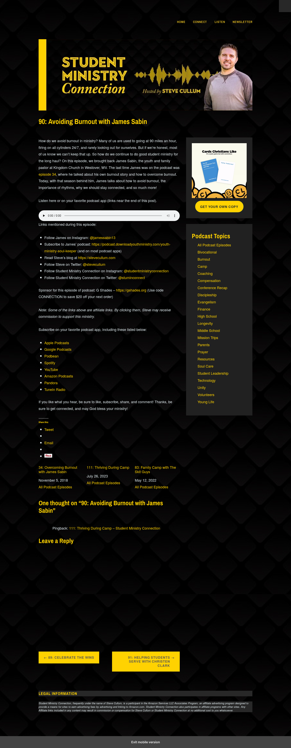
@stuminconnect (131, 277)
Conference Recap (212, 287)
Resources (206, 358)
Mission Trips (208, 337)
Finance (204, 309)
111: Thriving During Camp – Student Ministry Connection (114, 528)
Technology (207, 380)
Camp (202, 266)
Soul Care (205, 366)
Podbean (51, 355)
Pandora (51, 382)
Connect (200, 22)
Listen (220, 22)
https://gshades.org (131, 290)
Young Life (206, 401)
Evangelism (207, 301)
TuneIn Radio (54, 389)
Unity (202, 387)
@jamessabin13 (102, 237)
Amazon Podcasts (58, 375)
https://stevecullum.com (96, 257)
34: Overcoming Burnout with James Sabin (58, 469)
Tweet (49, 429)
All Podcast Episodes (55, 486)
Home (181, 22)
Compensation (209, 280)
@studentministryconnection (146, 270)
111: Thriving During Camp (108, 467)
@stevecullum (94, 264)
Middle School (209, 330)
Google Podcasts (57, 349)
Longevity (205, 323)
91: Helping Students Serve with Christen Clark (149, 661)
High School (207, 316)
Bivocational (207, 251)
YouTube (51, 369)
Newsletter (242, 22)
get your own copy (219, 206)
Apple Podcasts (56, 342)
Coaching (205, 273)
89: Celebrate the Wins (71, 657)
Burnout (204, 259)
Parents (204, 344)
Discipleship (207, 294)
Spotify (49, 362)
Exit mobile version (145, 742)
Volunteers (206, 394)
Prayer (203, 351)
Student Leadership (213, 373)
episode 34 (47, 174)
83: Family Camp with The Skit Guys (155, 469)
